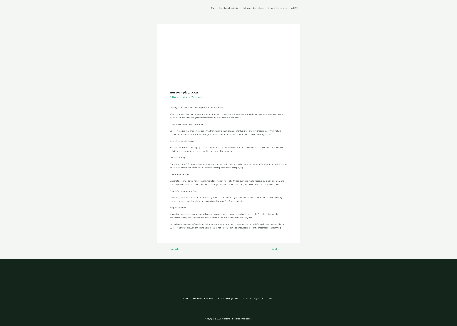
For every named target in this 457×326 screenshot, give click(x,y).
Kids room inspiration (180, 97)
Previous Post (173, 249)
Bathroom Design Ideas (253, 8)
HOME (213, 8)
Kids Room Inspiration (229, 8)
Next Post (277, 249)
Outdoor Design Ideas (278, 8)
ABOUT (294, 8)
